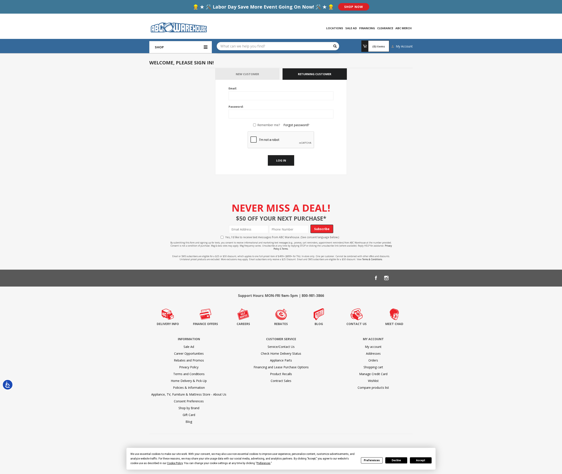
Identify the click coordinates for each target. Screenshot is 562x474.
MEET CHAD (394, 324)
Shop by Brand (188, 408)
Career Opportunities (189, 353)
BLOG (319, 324)
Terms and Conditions (189, 374)
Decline (396, 460)
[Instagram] (386, 277)
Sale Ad (189, 347)
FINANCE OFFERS (205, 324)
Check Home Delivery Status (281, 353)
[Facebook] (375, 277)
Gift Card (189, 415)
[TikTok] (407, 277)
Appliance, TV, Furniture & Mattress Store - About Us (188, 394)
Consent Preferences (189, 401)
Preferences (372, 460)
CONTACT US (356, 324)
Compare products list (373, 387)
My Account (404, 46)
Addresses (373, 353)
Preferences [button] (263, 463)
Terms (285, 248)
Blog (189, 422)
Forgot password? (296, 125)
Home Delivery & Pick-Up (189, 381)
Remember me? (268, 125)
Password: (236, 107)
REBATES (281, 324)
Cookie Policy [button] (175, 463)
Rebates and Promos (189, 360)
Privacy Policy (188, 367)
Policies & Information (189, 387)
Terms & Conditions (372, 259)
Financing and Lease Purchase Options (281, 367)
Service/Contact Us (281, 347)
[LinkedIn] (396, 277)
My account (373, 347)
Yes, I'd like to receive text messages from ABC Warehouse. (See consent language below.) (282, 237)
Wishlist (373, 381)
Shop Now (353, 7)
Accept (420, 460)
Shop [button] (159, 47)
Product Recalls (281, 374)
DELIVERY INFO (168, 324)
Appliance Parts (281, 360)
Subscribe (322, 229)
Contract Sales (281, 381)
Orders (373, 360)
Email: (233, 88)
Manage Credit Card (373, 374)
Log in (281, 160)
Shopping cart (373, 367)
